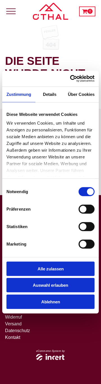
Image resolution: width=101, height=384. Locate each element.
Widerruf (13, 317)
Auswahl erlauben (50, 285)
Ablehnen (50, 301)
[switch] (87, 208)
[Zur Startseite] (50, 11)
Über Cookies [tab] (81, 94)
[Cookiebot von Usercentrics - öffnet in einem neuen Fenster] (71, 78)
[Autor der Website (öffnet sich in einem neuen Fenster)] (50, 357)
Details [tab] (49, 94)
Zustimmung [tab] (18, 94)
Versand (13, 323)
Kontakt (12, 337)
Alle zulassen (51, 268)
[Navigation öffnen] (13, 11)
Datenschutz (17, 330)
